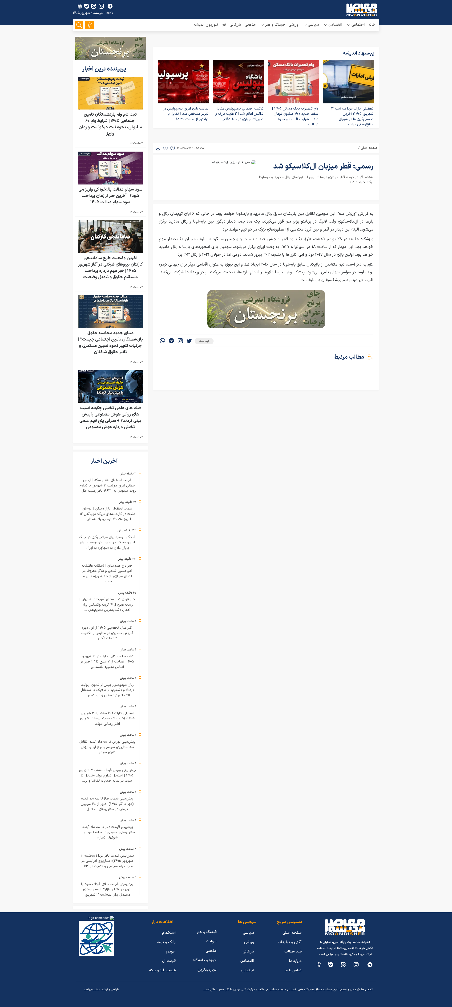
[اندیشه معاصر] (361, 10)
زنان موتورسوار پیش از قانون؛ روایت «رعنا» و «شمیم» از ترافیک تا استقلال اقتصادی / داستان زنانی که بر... (107, 690)
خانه (371, 24)
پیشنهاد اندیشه (358, 53)
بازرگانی (235, 24)
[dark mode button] (89, 25)
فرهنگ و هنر (207, 932)
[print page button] (158, 148)
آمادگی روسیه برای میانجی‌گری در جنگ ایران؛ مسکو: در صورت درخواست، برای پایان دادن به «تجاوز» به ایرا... (107, 543)
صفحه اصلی (369, 147)
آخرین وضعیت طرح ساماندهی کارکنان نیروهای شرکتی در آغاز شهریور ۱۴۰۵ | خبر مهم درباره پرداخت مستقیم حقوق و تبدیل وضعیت (110, 267)
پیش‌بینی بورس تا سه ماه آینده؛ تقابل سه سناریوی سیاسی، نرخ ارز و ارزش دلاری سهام (107, 747)
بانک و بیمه (166, 942)
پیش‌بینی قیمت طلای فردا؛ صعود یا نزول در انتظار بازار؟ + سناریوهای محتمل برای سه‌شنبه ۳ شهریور (107, 889)
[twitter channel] (370, 964)
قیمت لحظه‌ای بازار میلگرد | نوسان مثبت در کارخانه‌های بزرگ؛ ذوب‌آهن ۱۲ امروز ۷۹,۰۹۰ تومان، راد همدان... (107, 514)
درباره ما (295, 961)
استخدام (169, 933)
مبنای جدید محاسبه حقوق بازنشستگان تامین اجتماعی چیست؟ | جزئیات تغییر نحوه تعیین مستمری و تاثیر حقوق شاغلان (110, 342)
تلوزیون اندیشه (206, 24)
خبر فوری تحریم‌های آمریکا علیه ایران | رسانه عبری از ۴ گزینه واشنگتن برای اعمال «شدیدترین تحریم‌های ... (107, 605)
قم (224, 24)
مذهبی (250, 24)
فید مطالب (293, 951)
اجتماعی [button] (358, 24)
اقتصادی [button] (335, 24)
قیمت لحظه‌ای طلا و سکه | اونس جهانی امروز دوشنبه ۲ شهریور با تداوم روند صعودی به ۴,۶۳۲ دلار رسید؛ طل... (107, 486)
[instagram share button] (101, 6)
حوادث (211, 941)
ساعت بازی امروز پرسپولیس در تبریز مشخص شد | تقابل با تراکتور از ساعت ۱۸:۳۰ (185, 114)
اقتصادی (247, 961)
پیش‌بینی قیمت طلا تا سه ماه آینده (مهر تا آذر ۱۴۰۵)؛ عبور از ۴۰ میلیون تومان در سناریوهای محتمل (107, 804)
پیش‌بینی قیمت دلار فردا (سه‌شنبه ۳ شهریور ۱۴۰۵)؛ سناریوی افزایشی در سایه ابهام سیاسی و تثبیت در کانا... (107, 861)
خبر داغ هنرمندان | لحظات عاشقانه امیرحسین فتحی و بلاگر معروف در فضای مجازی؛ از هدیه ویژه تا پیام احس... (107, 573)
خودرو (171, 951)
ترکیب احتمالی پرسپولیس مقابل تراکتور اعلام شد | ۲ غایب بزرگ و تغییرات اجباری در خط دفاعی (239, 114)
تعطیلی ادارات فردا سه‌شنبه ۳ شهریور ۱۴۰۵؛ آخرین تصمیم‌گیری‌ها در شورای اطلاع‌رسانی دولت (352, 116)
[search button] (79, 25)
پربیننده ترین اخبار (104, 69)
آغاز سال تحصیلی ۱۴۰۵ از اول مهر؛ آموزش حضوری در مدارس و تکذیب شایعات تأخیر (107, 633)
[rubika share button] (79, 6)
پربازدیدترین (207, 969)
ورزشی (294, 24)
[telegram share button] (110, 6)
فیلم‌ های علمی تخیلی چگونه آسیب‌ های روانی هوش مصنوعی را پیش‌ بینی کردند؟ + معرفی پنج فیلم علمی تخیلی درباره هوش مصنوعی (110, 417)
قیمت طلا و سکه (162, 970)
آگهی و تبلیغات (290, 942)
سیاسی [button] (313, 24)
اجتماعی (247, 970)
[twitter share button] (189, 341)
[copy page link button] (165, 148)
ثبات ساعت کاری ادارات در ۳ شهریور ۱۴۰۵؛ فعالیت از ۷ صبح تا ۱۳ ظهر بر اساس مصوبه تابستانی (107, 662)
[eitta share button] (93, 6)
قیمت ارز (168, 961)
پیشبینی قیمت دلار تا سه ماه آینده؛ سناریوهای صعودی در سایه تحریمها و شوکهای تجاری (107, 832)
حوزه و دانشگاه (205, 960)
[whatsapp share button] (162, 341)
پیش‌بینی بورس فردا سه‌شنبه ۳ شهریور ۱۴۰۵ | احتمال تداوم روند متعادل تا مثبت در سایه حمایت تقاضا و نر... (107, 776)
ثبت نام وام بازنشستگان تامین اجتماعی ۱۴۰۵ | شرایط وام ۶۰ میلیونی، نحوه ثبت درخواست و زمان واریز (110, 124)
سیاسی (248, 933)
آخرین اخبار (105, 461)
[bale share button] (86, 6)
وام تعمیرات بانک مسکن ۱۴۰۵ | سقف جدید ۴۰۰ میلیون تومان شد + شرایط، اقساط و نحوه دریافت (295, 116)
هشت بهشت (92, 989)
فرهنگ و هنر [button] (275, 24)
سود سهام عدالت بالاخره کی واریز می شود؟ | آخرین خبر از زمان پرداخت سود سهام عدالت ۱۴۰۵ (110, 195)
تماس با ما (293, 970)
